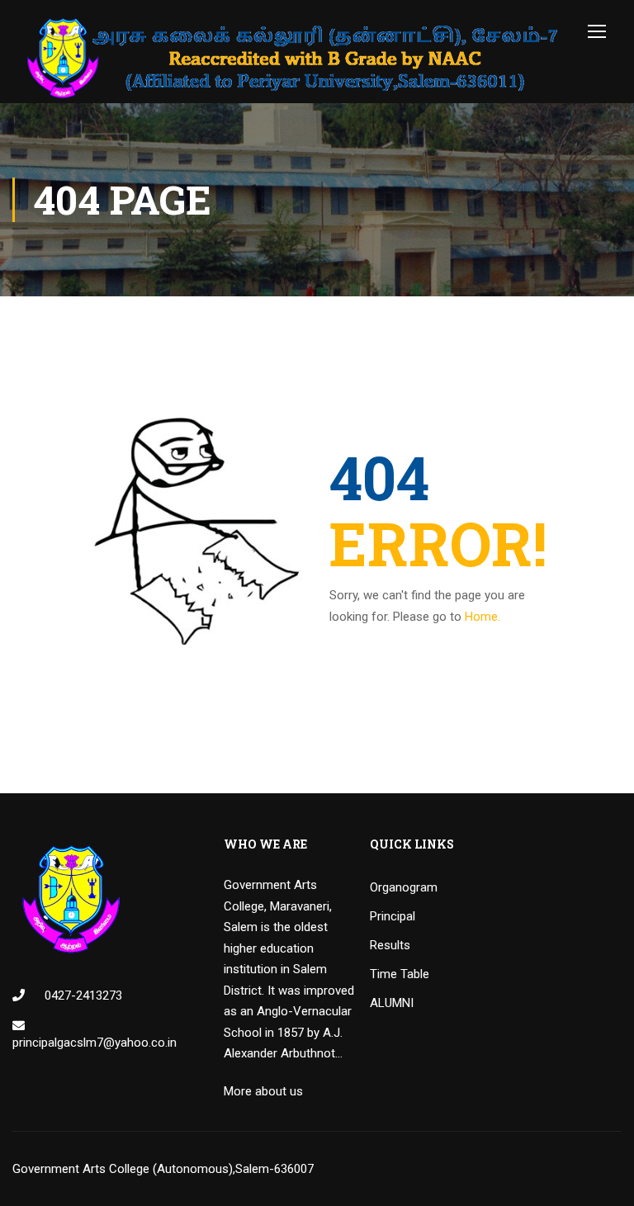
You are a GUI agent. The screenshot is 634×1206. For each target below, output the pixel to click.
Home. (482, 616)
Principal (392, 916)
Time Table (399, 974)
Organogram (404, 887)
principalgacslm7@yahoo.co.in (94, 1042)
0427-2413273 (81, 995)
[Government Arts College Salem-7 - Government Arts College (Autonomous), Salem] (293, 58)
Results (390, 945)
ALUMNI (392, 1003)
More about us (263, 1091)
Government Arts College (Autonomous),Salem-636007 (163, 1168)
